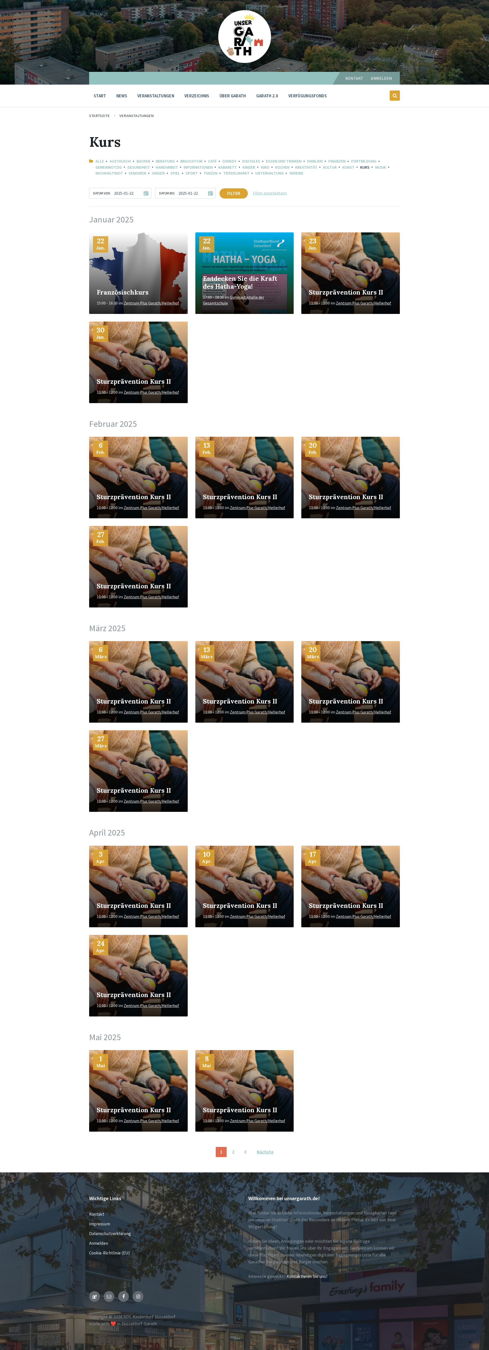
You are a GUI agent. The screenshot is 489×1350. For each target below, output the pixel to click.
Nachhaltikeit (109, 173)
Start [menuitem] (100, 96)
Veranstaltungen (136, 115)
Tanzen (210, 173)
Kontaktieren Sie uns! (307, 1276)
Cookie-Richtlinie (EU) (109, 1253)
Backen (143, 161)
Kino (265, 167)
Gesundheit (138, 167)
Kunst (348, 167)
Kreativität (306, 167)
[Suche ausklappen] (395, 95)
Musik (380, 167)
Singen (158, 173)
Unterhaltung (269, 173)
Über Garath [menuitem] (233, 96)
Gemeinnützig (109, 167)
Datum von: (102, 193)
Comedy (229, 161)
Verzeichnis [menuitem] (196, 96)
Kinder (248, 167)
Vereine (296, 173)
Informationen (198, 167)
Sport (192, 173)
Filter (233, 193)
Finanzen (337, 161)
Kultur (330, 167)
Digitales (251, 161)
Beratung (165, 161)
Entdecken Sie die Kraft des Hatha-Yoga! (240, 282)
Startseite (99, 115)
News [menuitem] (121, 96)
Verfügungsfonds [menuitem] (307, 96)
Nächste (265, 1152)
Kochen (282, 167)
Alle (100, 161)
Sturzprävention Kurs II (346, 292)
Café (212, 161)
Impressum (99, 1224)
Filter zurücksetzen (270, 193)
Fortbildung (363, 161)
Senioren (137, 173)
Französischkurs (122, 292)
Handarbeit (167, 167)
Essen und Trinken (284, 161)
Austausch (120, 161)
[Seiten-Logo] (244, 61)
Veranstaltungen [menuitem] (155, 96)
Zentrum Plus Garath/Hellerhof (151, 303)
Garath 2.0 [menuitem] (267, 96)
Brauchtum (191, 161)
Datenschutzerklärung (110, 1233)
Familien (315, 161)
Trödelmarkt (236, 173)
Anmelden (381, 78)
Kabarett (227, 167)
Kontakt (354, 78)
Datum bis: (167, 193)
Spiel (175, 173)
